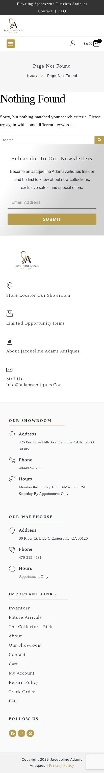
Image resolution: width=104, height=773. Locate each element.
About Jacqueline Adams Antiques (43, 351)
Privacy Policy (61, 765)
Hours (25, 479)
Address (27, 434)
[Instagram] (21, 733)
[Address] (12, 434)
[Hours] (12, 479)
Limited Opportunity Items (35, 323)
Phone (26, 459)
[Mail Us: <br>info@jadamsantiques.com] (9, 369)
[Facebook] (12, 733)
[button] (11, 43)
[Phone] (12, 460)
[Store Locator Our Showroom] (9, 285)
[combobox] (53, 25)
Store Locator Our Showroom (38, 295)
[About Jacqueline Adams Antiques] (9, 341)
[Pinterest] (30, 733)
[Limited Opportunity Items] (9, 313)
